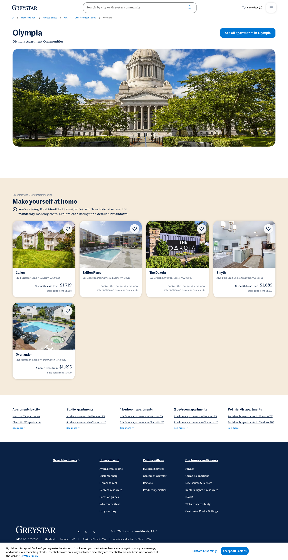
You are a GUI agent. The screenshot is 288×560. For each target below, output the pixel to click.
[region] (144, 551)
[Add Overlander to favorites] (67, 310)
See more (18, 428)
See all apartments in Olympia (248, 33)
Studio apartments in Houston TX (85, 416)
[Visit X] (93, 531)
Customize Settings (204, 551)
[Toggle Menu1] (271, 8)
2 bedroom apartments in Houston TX (195, 416)
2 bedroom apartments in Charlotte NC (196, 422)
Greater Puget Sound (85, 17)
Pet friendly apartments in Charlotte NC (251, 422)
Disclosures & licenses (198, 483)
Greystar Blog (108, 511)
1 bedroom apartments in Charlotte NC (142, 422)
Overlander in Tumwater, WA (60, 539)
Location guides (109, 497)
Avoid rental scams (111, 468)
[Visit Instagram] (78, 531)
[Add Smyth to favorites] (268, 229)
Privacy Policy (29, 556)
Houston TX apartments (26, 416)
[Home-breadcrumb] (13, 18)
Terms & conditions (197, 476)
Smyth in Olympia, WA (94, 539)
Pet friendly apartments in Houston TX (250, 416)
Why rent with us (110, 504)
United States (50, 17)
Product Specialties (154, 490)
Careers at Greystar (155, 476)
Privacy (189, 468)
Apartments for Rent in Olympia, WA (132, 539)
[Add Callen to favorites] (67, 229)
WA (66, 17)
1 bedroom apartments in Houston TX (141, 416)
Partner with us (153, 460)
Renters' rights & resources (201, 490)
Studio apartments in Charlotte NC (86, 422)
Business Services (153, 468)
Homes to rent (28, 17)
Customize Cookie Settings (201, 511)
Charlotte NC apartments (27, 422)
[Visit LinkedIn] (86, 531)
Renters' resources (111, 490)
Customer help (109, 476)
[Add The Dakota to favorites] (201, 229)
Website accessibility (197, 504)
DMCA (189, 497)
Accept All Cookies (234, 551)
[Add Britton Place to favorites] (134, 229)
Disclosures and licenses (201, 460)
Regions (148, 483)
